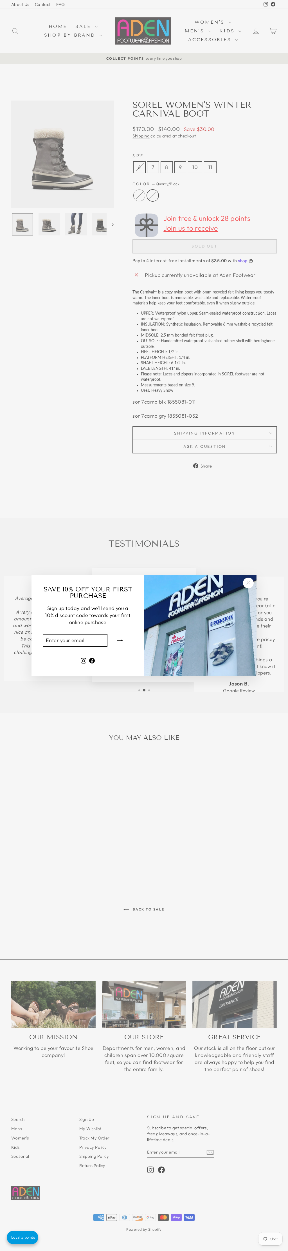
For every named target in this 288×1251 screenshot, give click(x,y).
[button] (22, 1237)
